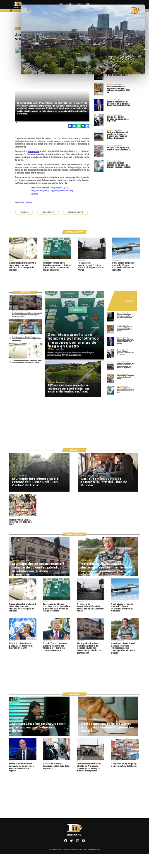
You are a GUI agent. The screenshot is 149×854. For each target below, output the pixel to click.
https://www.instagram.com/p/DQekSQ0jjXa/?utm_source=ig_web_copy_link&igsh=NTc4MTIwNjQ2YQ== (52, 191)
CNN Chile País (26, 203)
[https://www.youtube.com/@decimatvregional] (83, 841)
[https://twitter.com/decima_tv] (71, 841)
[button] (24, 212)
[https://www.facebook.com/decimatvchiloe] (65, 841)
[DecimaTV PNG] (17, 9)
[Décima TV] (11, 11)
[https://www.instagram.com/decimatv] (77, 841)
